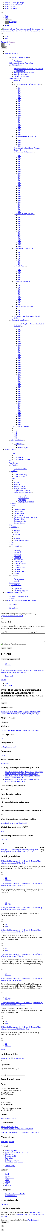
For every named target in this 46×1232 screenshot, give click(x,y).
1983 (19, 399)
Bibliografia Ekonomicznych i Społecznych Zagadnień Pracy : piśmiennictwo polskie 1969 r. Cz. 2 (22, 979)
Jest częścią (17, 552)
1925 (19, 161)
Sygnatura (17, 538)
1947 (19, 190)
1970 (19, 374)
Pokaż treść (9, 676)
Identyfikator (16, 534)
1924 (19, 160)
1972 (19, 378)
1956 (19, 131)
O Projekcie (9, 592)
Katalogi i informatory (21, 76)
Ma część (17, 550)
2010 (19, 241)
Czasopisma (15, 80)
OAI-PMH (4, 840)
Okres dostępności (20, 521)
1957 (19, 132)
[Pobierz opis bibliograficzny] (2, 874)
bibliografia (5, 763)
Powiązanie (15, 546)
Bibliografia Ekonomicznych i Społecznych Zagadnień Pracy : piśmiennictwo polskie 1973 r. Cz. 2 (22, 862)
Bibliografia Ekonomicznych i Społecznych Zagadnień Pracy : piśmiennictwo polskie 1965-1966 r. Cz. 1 (22, 908)
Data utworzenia (19, 509)
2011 (19, 239)
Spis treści (17, 484)
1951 (19, 121)
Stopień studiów (23, 498)
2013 (19, 235)
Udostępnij (13, 22)
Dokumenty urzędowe (19, 320)
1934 (19, 103)
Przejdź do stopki (11, 8)
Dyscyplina (22, 500)
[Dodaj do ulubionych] (2, 872)
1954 (19, 127)
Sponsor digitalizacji (20, 488)
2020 (19, 221)
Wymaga (17, 569)
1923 (19, 158)
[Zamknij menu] (2, 33)
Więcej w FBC (6, 1058)
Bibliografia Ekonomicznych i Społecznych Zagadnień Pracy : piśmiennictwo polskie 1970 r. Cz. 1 (22, 1004)
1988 (19, 409)
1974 (19, 382)
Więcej (3, 1049)
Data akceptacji (19, 513)
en (7, 16)
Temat (13, 465)
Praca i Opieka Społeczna (24, 152)
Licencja (16, 581)
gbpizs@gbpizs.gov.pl (8, 1118)
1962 (19, 359)
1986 (19, 405)
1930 (19, 96)
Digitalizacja (18, 589)
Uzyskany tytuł (23, 496)
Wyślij (9, 648)
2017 (19, 227)
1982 (19, 397)
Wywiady (19, 444)
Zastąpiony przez (19, 567)
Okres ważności (19, 523)
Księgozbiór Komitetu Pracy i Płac (21, 63)
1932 (19, 100)
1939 (19, 113)
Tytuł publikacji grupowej (22, 459)
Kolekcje (8, 53)
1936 (19, 107)
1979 (19, 391)
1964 (19, 362)
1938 (19, 111)
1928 (19, 92)
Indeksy (8, 449)
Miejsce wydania (19, 486)
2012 (19, 237)
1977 (19, 388)
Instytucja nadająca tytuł (26, 502)
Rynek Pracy (20, 266)
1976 (19, 386)
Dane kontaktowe (11, 1196)
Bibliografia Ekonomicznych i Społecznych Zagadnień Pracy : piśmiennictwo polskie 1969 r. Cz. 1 (22, 955)
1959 (19, 353)
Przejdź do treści (10, 6)
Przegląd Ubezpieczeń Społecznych (27, 84)
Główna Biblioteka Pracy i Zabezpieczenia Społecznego (20, 714)
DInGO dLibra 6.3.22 (36, 1212)
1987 (19, 407)
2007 (19, 246)
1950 (19, 119)
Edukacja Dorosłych (22, 281)
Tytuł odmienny (19, 457)
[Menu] (2, 12)
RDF (2, 831)
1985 (19, 403)
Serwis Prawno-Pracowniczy (25, 306)
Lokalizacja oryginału (21, 590)
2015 (19, 231)
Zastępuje (17, 565)
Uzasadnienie (32, 632)
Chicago (4, 1075)
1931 (19, 98)
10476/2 (3, 755)
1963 (19, 360)
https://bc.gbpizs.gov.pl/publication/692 (14, 823)
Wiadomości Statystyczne (24, 248)
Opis (13, 478)
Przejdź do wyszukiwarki (13, 4)
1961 (19, 357)
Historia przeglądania (14, 600)
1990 (19, 413)
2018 (19, 225)
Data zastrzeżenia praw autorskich (25, 517)
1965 (19, 364)
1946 (19, 188)
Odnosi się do (18, 561)
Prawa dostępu (19, 579)
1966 (19, 366)
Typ (10, 525)
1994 (19, 420)
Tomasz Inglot (23, 447)
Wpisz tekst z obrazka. (19, 644)
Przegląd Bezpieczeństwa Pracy (26, 136)
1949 (19, 117)
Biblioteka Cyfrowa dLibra (14, 772)
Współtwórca (13, 463)
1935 (19, 105)
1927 (19, 90)
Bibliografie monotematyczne (24, 73)
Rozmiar (16, 531)
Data (13, 505)
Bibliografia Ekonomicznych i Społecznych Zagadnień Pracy (24, 773)
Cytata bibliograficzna (21, 540)
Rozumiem (5, 1222)
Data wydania (18, 515)
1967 (19, 368)
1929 (19, 94)
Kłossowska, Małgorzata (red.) (11, 712)
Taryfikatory (18, 61)
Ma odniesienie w (20, 563)
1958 (19, 134)
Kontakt (12, 598)
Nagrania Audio (17, 440)
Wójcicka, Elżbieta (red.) (31, 712)
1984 (19, 401)
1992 (19, 417)
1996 (19, 424)
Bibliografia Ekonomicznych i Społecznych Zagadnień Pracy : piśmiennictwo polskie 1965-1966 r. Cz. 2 (22, 1028)
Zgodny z (17, 573)
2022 (19, 217)
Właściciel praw (14, 583)
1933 (19, 102)
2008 (19, 245)
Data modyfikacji (19, 519)
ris (6, 663)
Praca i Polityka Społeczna (20, 426)
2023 (19, 314)
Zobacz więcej (10, 1166)
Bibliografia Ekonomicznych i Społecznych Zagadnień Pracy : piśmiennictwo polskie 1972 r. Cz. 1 (22, 931)
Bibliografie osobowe (21, 74)
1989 (19, 411)
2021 (19, 219)
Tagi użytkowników (20, 469)
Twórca (12, 461)
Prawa (13, 575)
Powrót (4, 47)
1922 (19, 156)
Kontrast (8, 20)
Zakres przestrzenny (20, 475)
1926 (19, 88)
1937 (19, 109)
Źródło (11, 542)
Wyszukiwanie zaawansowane (11, 616)
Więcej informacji (33, 1220)
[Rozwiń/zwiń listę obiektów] (10, 57)
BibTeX (8, 665)
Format (14, 527)
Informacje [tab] (8, 685)
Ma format (17, 558)
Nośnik (16, 532)
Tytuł (13, 453)
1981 (19, 395)
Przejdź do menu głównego (14, 3)
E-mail (3, 632)
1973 (19, 380)
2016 (19, 229)
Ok (3, 1226)
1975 (19, 384)
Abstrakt (16, 482)
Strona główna (7, 1142)
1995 (19, 422)
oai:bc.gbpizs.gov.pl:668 (9, 747)
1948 (19, 115)
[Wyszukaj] (35, 614)
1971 (19, 376)
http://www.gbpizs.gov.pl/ (9, 1127)
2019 (19, 223)
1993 (19, 418)
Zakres (14, 471)
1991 (19, 415)
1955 (19, 129)
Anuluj (4, 648)
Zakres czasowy (19, 476)
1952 (19, 123)
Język (11, 544)
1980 (19, 393)
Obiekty (12, 604)
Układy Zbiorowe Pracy (19, 57)
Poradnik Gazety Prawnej (24, 214)
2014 (19, 233)
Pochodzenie (16, 585)
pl (6, 16)
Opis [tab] (6, 683)
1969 (19, 372)
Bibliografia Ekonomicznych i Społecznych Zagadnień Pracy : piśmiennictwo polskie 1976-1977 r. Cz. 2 (19, 850)
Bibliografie (15, 65)
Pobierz (3, 680)
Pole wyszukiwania (7, 614)
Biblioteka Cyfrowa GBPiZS (19, 596)
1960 (19, 355)
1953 (19, 125)
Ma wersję (17, 554)
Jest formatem (18, 560)
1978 (19, 389)
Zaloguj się (9, 25)
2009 (19, 243)
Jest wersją (17, 556)
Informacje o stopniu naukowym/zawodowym (22, 491)
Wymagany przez (19, 571)
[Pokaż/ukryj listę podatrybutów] (10, 465)
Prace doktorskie (15, 78)
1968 (19, 370)
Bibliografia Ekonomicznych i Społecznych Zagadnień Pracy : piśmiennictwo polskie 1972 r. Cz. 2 (22, 884)
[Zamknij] (2, 618)
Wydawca (12, 504)
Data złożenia (18, 511)
